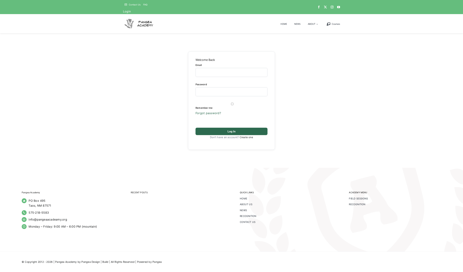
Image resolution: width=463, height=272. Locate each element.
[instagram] (332, 7)
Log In (231, 131)
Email (199, 65)
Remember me (204, 107)
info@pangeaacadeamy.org (48, 219)
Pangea (157, 261)
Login (127, 11)
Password (201, 84)
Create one (246, 137)
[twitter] (325, 7)
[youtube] (338, 7)
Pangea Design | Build (94, 261)
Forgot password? (208, 113)
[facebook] (318, 7)
